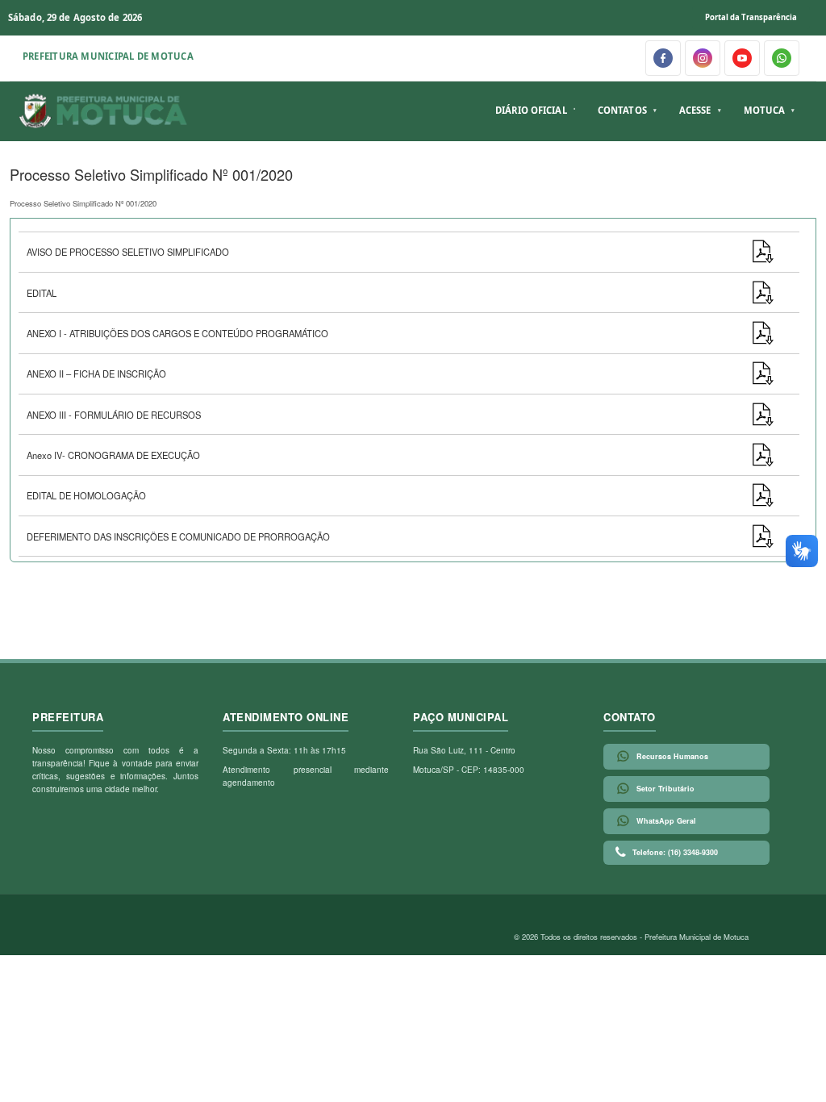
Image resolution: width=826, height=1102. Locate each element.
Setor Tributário (665, 788)
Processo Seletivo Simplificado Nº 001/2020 (83, 203)
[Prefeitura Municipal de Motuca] (104, 111)
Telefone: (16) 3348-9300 (675, 852)
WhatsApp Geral (666, 821)
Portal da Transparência (751, 17)
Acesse (695, 110)
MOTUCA (765, 110)
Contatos (622, 110)
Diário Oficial (531, 110)
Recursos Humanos (672, 756)
